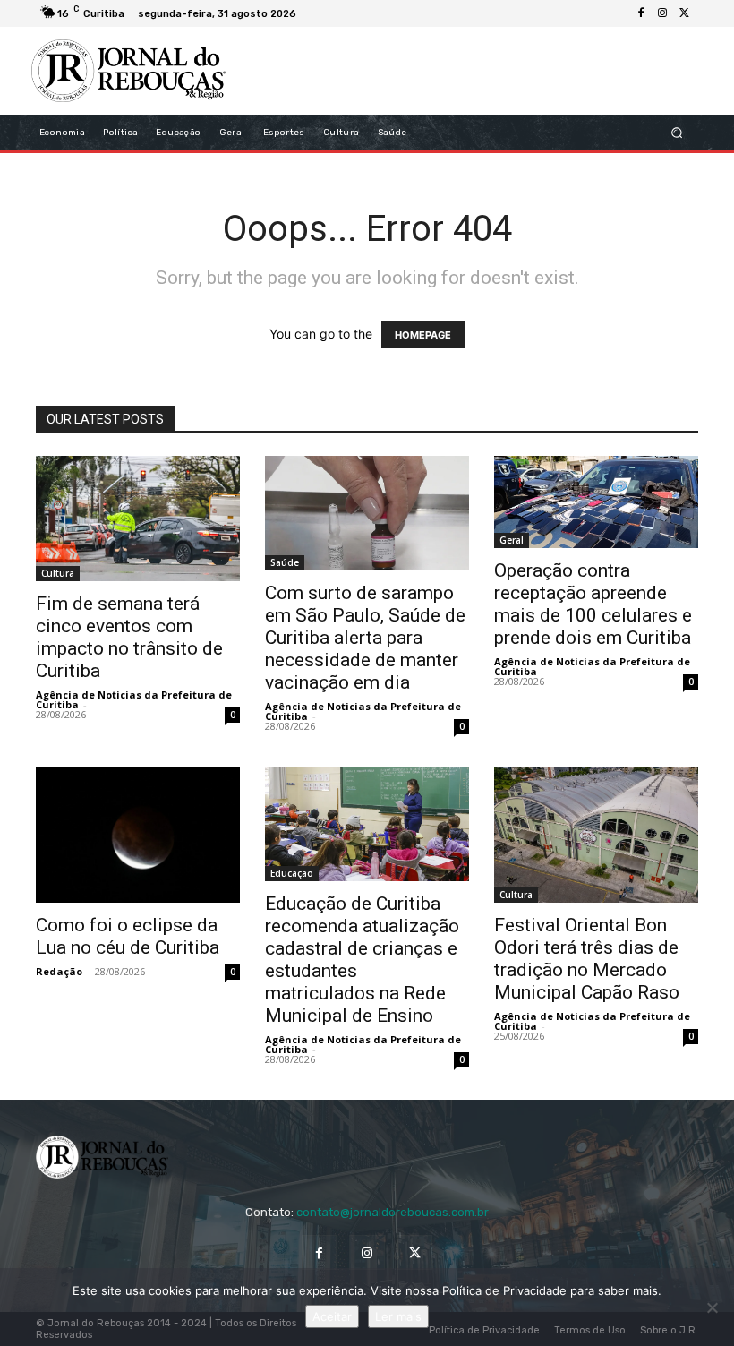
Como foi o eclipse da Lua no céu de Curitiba (127, 936)
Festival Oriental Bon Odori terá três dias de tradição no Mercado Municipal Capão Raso (586, 958)
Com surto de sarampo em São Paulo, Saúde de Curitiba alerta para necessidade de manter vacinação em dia (365, 637)
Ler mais (398, 1316)
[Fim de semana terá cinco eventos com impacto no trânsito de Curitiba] (138, 518)
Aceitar (332, 1316)
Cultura (57, 573)
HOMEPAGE (423, 335)
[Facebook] (641, 13)
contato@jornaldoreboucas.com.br (392, 1212)
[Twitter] (684, 13)
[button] (677, 133)
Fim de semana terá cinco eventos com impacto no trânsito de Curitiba (129, 637)
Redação (59, 971)
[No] (712, 1307)
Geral (511, 540)
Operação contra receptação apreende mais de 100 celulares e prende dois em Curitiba (593, 604)
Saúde (284, 562)
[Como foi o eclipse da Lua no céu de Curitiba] (138, 834)
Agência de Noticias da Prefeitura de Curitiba (134, 699)
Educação (291, 873)
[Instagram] (662, 13)
